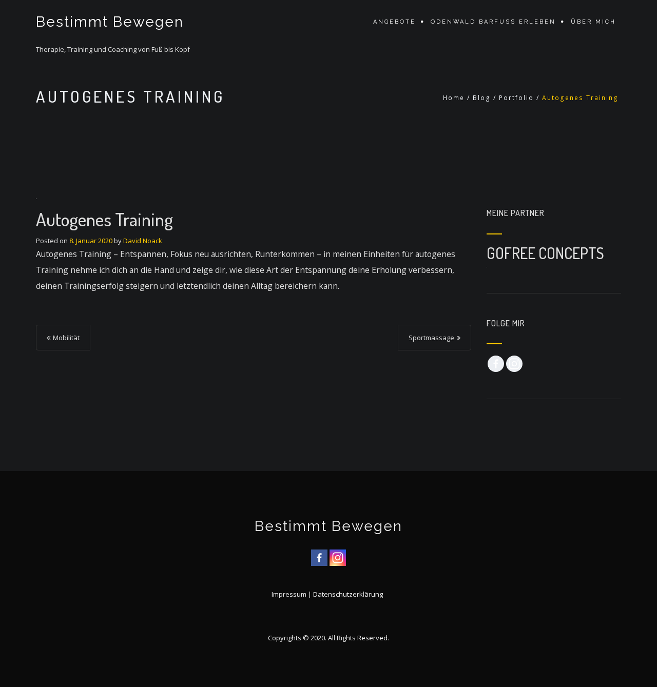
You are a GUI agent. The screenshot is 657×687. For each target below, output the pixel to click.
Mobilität (66, 337)
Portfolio (516, 97)
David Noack (142, 240)
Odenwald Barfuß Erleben (493, 21)
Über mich (593, 21)
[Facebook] (496, 364)
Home (454, 97)
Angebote (394, 21)
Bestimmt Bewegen (110, 21)
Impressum (289, 594)
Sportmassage (431, 337)
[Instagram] (514, 364)
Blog (482, 97)
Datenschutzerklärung (348, 594)
